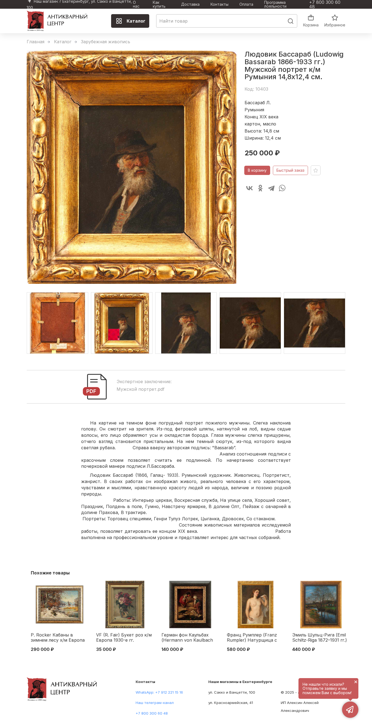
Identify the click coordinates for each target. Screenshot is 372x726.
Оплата (246, 4)
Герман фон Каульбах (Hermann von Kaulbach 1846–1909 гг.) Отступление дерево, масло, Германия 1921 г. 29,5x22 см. (187, 637)
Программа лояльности (275, 4)
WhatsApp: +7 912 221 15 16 (159, 692)
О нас (136, 4)
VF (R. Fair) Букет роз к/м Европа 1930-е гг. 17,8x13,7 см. (124, 637)
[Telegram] (271, 188)
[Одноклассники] (260, 188)
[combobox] (226, 21)
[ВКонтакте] (249, 188)
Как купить (159, 4)
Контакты (219, 4)
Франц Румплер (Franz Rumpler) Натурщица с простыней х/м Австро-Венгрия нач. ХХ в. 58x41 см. (254, 637)
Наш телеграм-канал (155, 702)
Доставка (190, 4)
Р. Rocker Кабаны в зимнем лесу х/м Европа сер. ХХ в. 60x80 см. (58, 637)
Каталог (136, 21)
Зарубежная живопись (105, 41)
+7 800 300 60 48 (324, 4)
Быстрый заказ (290, 170)
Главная (35, 41)
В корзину (257, 170)
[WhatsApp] (282, 188)
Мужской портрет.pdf (140, 389)
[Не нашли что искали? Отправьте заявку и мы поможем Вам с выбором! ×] (350, 710)
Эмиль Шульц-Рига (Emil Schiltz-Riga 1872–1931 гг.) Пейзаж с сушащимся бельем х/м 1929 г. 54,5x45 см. (319, 637)
